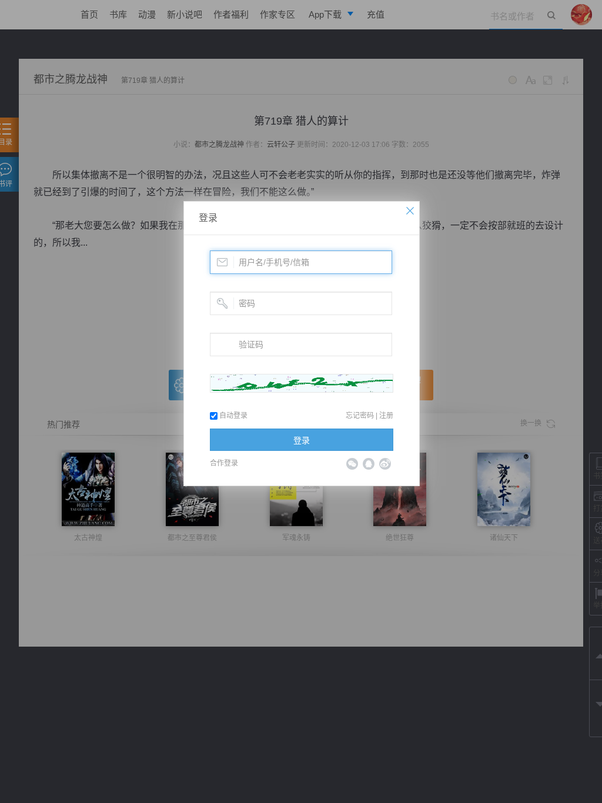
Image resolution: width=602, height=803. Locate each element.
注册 (386, 415)
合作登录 (224, 463)
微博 (385, 464)
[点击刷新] (301, 383)
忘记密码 (360, 415)
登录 (208, 218)
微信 (352, 464)
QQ (368, 464)
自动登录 (233, 415)
